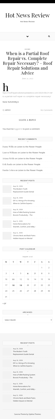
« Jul (4, 303)
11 (13, 279)
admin (8, 110)
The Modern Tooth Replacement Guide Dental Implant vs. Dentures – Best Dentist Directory (23, 190)
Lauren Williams (10, 152)
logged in (18, 129)
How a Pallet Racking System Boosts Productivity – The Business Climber (24, 214)
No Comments (46, 110)
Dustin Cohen (9, 170)
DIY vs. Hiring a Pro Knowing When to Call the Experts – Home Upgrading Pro (23, 202)
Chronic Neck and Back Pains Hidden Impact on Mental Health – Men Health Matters (24, 237)
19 (21, 285)
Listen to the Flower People (29, 146)
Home (27, 49)
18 (13, 285)
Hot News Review (27, 15)
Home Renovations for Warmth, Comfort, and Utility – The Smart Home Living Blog (24, 225)
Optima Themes (35, 414)
